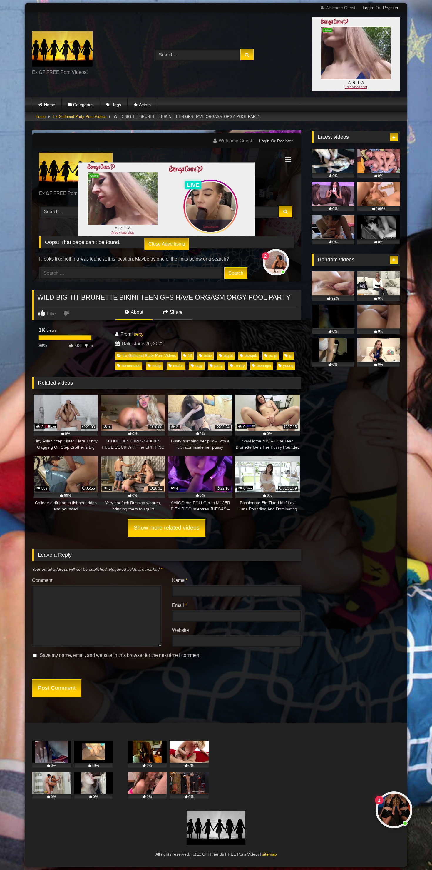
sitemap (269, 854)
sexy (138, 334)
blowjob (251, 355)
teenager (264, 365)
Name (179, 580)
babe (208, 355)
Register (390, 7)
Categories (83, 104)
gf (290, 355)
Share (175, 312)
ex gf (273, 355)
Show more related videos (167, 528)
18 (190, 355)
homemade (131, 365)
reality (240, 365)
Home (49, 104)
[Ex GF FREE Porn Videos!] (62, 50)
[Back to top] (413, 852)
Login (368, 7)
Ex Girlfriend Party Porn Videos (79, 116)
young (288, 365)
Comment (42, 580)
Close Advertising (166, 243)
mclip (156, 365)
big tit (228, 355)
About (136, 312)
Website (180, 630)
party (218, 365)
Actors (145, 104)
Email (179, 605)
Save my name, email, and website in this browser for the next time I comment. (121, 655)
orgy (199, 365)
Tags (116, 104)
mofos (178, 365)
